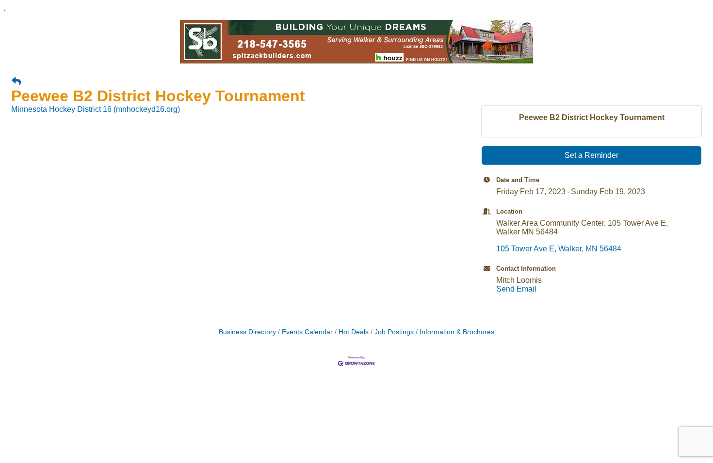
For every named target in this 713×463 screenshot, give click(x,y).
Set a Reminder (591, 155)
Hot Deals (354, 332)
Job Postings (394, 332)
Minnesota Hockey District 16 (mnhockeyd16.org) (95, 109)
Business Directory (247, 332)
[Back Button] (16, 82)
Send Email (516, 289)
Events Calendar (307, 332)
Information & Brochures (457, 332)
